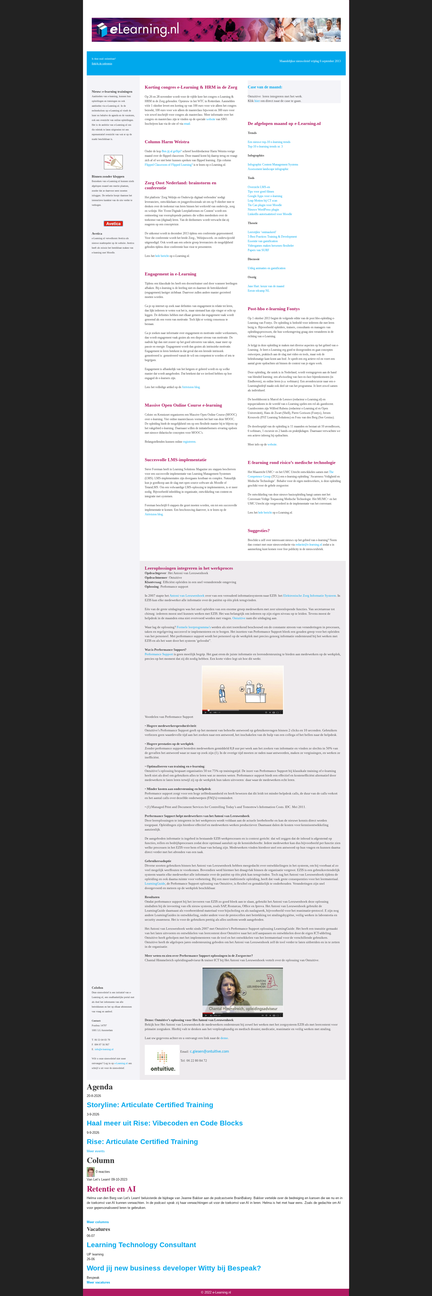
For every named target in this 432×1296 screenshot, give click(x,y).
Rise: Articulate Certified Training (142, 1142)
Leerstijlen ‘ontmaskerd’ (262, 232)
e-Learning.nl (121, 1063)
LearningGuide (155, 883)
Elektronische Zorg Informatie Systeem (309, 595)
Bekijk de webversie (102, 63)
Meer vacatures (98, 1282)
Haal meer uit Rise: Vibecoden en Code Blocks (165, 1123)
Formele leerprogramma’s (194, 627)
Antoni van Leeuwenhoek (187, 595)
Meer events (96, 1151)
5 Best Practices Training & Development (272, 236)
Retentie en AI (111, 1188)
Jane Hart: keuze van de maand (266, 286)
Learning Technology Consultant (141, 1245)
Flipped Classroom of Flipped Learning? (169, 165)
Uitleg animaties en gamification (267, 268)
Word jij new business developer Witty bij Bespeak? (174, 1268)
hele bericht (162, 256)
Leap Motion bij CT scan (262, 200)
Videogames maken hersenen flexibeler (271, 245)
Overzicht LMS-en (259, 187)
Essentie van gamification (263, 241)
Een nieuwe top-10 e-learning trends (269, 142)
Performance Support (159, 654)
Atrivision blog (191, 387)
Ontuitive (239, 618)
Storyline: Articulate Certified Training (150, 1105)
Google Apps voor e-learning (265, 196)
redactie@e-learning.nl (309, 544)
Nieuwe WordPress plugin (263, 209)
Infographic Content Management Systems (273, 164)
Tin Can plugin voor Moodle (265, 205)
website (210, 119)
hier (257, 101)
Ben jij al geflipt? (172, 151)
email (187, 123)
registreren (189, 441)
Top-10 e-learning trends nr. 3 (265, 146)
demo (224, 1038)
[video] (243, 690)
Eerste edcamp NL (259, 290)
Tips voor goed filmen (261, 191)
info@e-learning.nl (104, 1049)
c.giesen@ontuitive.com (209, 1052)
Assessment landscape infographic (268, 169)
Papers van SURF (258, 250)
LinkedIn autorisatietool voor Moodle (270, 214)
